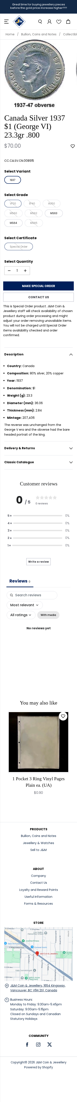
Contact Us (38, 883)
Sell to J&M (38, 850)
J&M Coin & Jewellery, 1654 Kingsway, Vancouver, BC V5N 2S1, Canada (37, 987)
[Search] (39, 21)
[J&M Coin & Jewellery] (19, 21)
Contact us (38, 297)
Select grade (16, 194)
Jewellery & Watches (38, 843)
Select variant (17, 171)
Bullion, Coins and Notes (38, 34)
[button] (6, 21)
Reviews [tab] (19, 581)
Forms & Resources (38, 903)
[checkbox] (48, 615)
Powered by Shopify (38, 1067)
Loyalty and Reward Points (38, 890)
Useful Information (38, 897)
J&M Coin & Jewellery (51, 1062)
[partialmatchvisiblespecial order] (34, 75)
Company (38, 876)
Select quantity (18, 261)
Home (10, 34)
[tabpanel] (38, 633)
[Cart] (68, 21)
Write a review (38, 562)
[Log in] (49, 21)
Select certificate (20, 237)
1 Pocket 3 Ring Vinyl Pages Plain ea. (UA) (38, 782)
